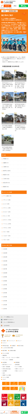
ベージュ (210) (7, 223)
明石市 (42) (6, 174)
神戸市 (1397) (7, 170)
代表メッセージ (19, 371)
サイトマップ (11, 340)
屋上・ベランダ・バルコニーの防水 (11, 357)
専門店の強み (6, 345)
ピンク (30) (6, 204)
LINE (6, 384)
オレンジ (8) (6, 215)
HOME (4, 340)
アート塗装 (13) (7, 196)
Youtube (6, 389)
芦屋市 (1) (5, 158)
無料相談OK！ (25, 412)
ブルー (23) (6, 239)
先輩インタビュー (19, 368)
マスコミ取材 (6, 377)
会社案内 (5, 362)
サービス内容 (6, 353)
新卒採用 (17, 364)
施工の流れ (21, 345)
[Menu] (26, 1)
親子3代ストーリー (7, 364)
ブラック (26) (6, 200)
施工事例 (5, 350)
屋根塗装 (5, 355)
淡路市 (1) (5, 162)
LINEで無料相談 (24, 6)
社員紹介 (14, 345)
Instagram (14, 384)
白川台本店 (7, 325)
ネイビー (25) (6, 211)
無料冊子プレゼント (9, 319)
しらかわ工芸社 (9, 2)
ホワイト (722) (7, 219)
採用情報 (17, 362)
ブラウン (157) (7, 227)
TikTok (14, 389)
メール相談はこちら (9, 317)
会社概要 (5, 371)
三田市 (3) (6, 166)
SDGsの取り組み (7, 368)
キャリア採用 (18, 366)
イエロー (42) (6, 235)
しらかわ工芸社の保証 (8, 347)
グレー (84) (6, 231)
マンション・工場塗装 (8, 359)
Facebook (22, 384)
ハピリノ (5, 342)
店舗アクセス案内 (7, 375)
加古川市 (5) (6, 182)
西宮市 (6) (6, 186)
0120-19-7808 (1, 6)
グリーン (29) (6, 208)
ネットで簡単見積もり (9, 322)
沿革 (4, 373)
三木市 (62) (6, 178)
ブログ (4, 379)
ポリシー (19, 340)
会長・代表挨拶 (6, 366)
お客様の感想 (12, 350)
